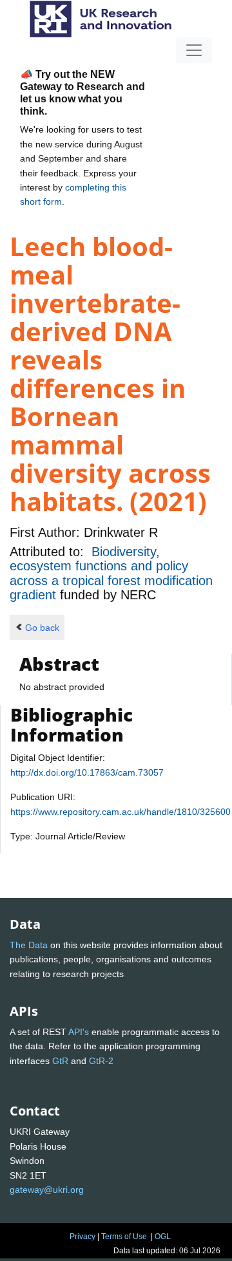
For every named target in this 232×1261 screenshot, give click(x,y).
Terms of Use (124, 1236)
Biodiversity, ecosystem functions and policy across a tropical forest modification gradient (111, 573)
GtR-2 (101, 1061)
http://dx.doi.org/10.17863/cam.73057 (87, 772)
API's (78, 1032)
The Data (29, 945)
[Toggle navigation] (194, 50)
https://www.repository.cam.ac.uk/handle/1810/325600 (120, 812)
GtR (60, 1061)
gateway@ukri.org (47, 1189)
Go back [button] (42, 627)
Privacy (82, 1236)
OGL (163, 1236)
